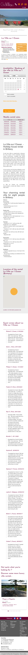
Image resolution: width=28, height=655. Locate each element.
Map (19, 48)
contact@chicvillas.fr (7, 643)
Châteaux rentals (22, 625)
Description (20, 46)
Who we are (4, 624)
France (13, 626)
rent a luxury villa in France (23, 635)
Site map (3, 621)
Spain (13, 627)
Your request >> (9, 111)
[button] (2, 18)
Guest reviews (21, 50)
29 (18, 89)
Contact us (3, 630)
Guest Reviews (4, 626)
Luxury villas (24, 627)
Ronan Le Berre (23, 653)
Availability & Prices (22, 44)
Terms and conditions (3, 628)
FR (23, 7)
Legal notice (4, 623)
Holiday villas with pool (23, 629)
